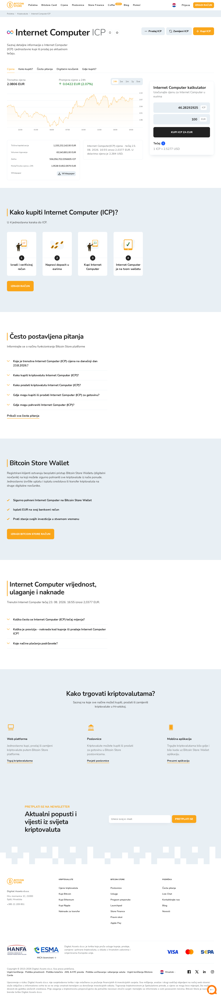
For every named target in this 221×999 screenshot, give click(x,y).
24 (115, 81)
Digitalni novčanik (67, 69)
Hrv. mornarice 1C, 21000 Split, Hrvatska (20, 898)
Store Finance (96, 5)
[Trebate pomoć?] (211, 989)
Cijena (11, 69)
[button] (57, 363)
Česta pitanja (45, 69)
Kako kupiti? (25, 69)
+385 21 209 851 (15, 904)
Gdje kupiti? (89, 69)
